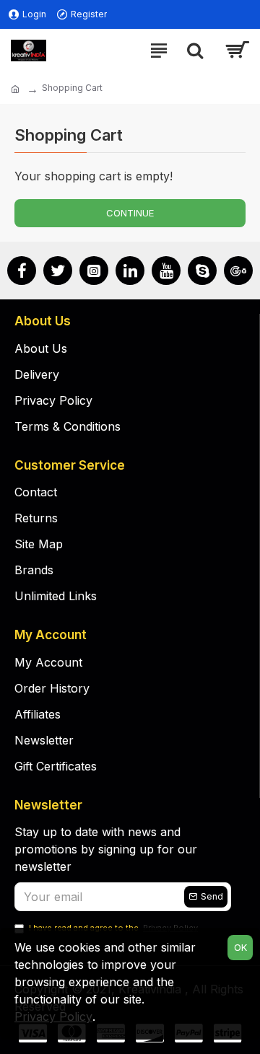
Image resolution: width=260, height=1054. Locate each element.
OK (240, 947)
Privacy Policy (53, 1016)
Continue (130, 213)
